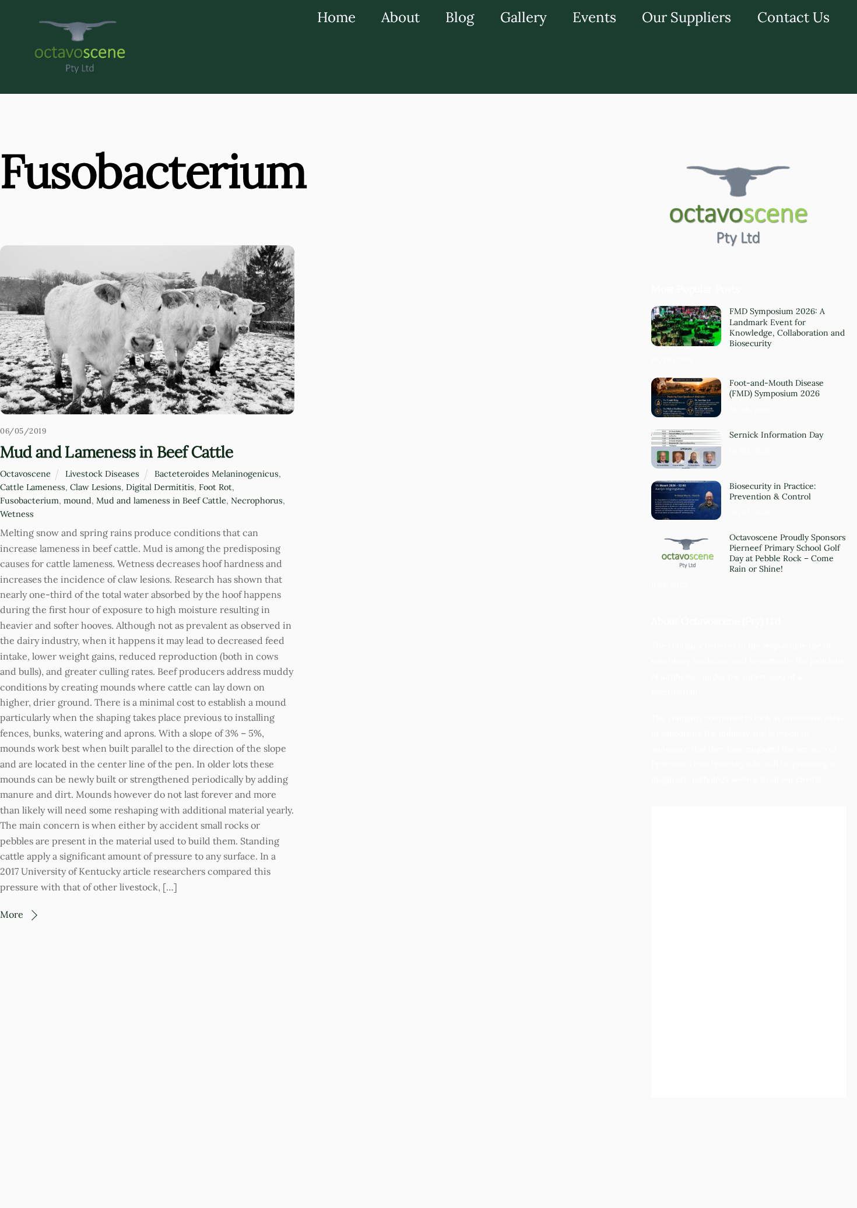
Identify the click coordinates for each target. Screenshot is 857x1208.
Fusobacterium (29, 500)
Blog (459, 17)
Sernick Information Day (776, 434)
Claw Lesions (95, 487)
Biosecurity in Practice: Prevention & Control (772, 491)
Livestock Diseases (102, 474)
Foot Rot (215, 487)
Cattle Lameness (32, 487)
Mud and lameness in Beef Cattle (161, 500)
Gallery (523, 17)
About (400, 17)
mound (78, 500)
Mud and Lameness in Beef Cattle (116, 452)
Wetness (17, 514)
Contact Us (793, 17)
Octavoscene (25, 474)
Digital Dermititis (160, 487)
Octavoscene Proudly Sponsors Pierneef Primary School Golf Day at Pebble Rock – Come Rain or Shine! (787, 553)
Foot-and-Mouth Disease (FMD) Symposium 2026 (776, 388)
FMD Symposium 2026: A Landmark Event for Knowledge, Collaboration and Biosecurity (787, 327)
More (11, 914)
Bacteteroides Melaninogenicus (216, 474)
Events (594, 17)
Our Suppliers (686, 17)
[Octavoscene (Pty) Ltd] (77, 73)
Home (336, 17)
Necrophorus (257, 500)
